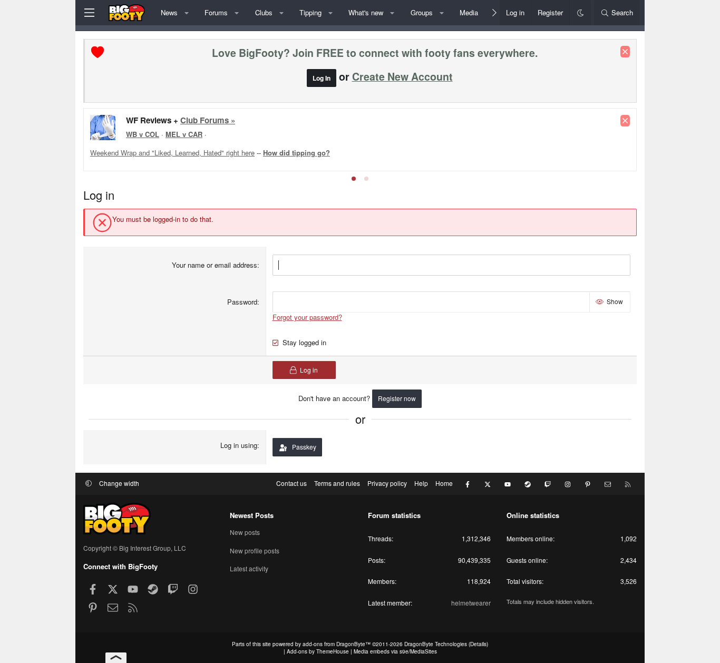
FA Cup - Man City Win (295, 147)
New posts (245, 532)
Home (444, 483)
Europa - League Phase (391, 138)
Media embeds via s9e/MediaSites (395, 651)
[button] (186, 12)
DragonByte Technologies (435, 644)
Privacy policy (387, 483)
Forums (216, 12)
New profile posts (254, 550)
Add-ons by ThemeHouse (318, 651)
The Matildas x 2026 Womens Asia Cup (500, 138)
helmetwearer (471, 602)
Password (242, 302)
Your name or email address (214, 265)
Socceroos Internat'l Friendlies (201, 147)
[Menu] (89, 13)
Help (421, 483)
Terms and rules (337, 483)
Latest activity (249, 568)
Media (469, 12)
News (169, 12)
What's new (365, 12)
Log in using (238, 445)
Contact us (291, 483)
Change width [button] (119, 483)
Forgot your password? (307, 317)
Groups (422, 12)
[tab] (353, 179)
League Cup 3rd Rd (314, 138)
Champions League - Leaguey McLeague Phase (199, 138)
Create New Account (402, 76)
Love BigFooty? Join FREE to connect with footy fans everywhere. (375, 52)
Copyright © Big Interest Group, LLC (134, 547)
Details (478, 644)
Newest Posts (252, 515)
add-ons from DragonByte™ (337, 644)
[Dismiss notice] (625, 51)
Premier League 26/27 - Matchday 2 (183, 119)
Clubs (264, 12)
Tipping (310, 12)
